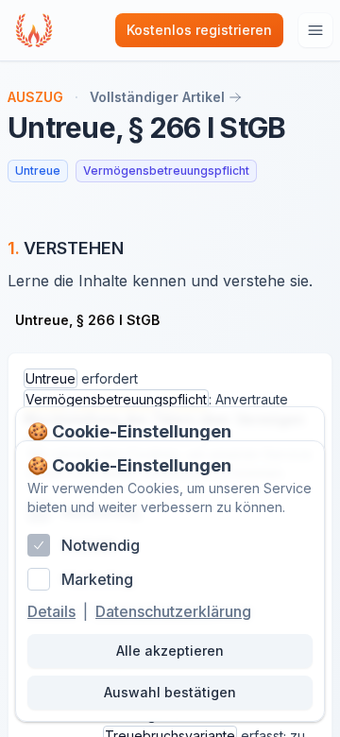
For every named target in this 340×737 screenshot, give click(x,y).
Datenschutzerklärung (173, 611)
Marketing (97, 579)
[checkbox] (38, 545)
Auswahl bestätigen (170, 692)
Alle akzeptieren (170, 651)
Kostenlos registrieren (199, 30)
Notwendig (100, 545)
